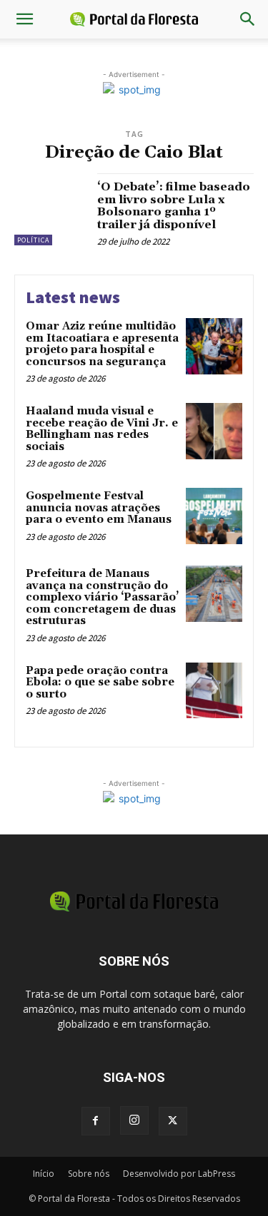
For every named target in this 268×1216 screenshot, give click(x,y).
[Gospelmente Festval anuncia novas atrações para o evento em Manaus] (214, 516)
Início (43, 1174)
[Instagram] (134, 1120)
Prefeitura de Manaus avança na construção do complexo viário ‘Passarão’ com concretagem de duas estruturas (102, 597)
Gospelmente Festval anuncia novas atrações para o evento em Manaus (99, 507)
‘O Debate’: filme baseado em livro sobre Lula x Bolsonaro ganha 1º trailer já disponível (173, 206)
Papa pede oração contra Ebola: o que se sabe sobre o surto (100, 682)
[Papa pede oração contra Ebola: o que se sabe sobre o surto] (214, 691)
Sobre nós (88, 1174)
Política (33, 240)
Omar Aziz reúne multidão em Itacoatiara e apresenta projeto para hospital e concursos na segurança (102, 344)
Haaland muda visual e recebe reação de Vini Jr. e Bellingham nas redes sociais (102, 429)
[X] (173, 1121)
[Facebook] (95, 1121)
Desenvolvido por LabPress (179, 1174)
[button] (24, 19)
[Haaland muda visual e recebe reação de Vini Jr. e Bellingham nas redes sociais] (214, 431)
